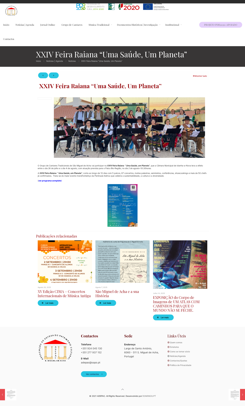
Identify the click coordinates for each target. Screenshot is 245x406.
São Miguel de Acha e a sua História (117, 293)
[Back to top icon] (122, 389)
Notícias (72, 61)
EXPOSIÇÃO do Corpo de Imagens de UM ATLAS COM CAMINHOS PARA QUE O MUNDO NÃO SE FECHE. (176, 304)
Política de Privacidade (180, 365)
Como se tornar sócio (180, 351)
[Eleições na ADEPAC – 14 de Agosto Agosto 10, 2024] (237, 394)
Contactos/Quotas (178, 360)
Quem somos (176, 342)
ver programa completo (49, 180)
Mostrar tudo (201, 76)
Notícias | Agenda (54, 61)
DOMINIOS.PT (149, 396)
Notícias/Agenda (178, 356)
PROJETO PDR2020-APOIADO (220, 24)
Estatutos (174, 347)
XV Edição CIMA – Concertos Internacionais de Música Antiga (64, 293)
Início (38, 61)
